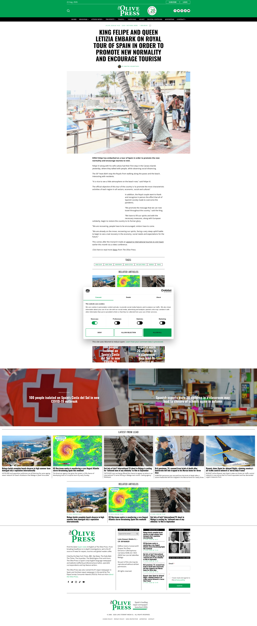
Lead (123, 25)
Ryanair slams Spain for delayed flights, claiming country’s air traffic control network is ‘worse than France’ (229, 469)
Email (172, 564)
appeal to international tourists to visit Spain (145, 242)
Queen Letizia (129, 264)
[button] (137, 534)
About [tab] (158, 297)
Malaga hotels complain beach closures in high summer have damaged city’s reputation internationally (26, 469)
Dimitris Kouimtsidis (131, 66)
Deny (100, 332)
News (115, 249)
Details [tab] (128, 297)
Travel (159, 264)
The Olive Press (140, 264)
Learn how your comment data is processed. (144, 342)
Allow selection (128, 332)
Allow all (157, 332)
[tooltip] (175, 10)
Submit (179, 585)
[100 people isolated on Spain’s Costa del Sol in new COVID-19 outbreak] (110, 354)
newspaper (118, 264)
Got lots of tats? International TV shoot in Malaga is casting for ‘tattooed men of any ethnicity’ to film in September (128, 469)
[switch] (117, 323)
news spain (108, 264)
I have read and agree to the (181, 579)
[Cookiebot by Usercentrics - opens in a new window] (162, 290)
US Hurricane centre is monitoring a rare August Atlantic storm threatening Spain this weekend (76, 469)
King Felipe (99, 264)
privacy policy (180, 580)
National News (132, 25)
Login (185, 2)
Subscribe (172, 2)
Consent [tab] (98, 297)
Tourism (151, 264)
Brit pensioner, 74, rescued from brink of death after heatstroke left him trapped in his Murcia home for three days (178, 470)
